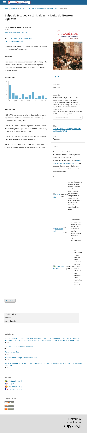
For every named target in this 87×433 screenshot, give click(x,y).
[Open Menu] (4, 2)
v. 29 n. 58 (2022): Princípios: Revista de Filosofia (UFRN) (38, 9)
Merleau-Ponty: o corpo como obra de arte (21, 357)
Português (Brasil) (15, 381)
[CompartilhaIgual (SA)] (59, 269)
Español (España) (15, 386)
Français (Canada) (15, 389)
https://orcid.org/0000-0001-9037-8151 (16, 32)
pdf (57, 77)
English (11, 384)
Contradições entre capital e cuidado (19, 346)
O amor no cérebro (12, 352)
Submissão (10, 301)
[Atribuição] (56, 197)
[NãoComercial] (58, 231)
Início (6, 9)
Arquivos (14, 9)
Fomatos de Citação (61, 118)
